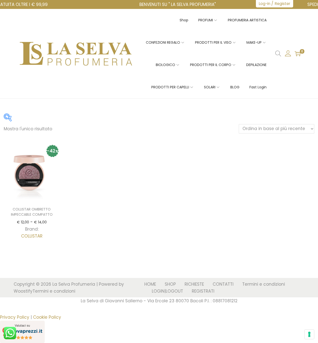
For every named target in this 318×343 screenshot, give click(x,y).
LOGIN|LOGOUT (167, 291)
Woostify (23, 291)
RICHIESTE (194, 284)
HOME (150, 284)
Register (282, 3)
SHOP (170, 284)
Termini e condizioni (54, 291)
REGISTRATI (203, 291)
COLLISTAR (31, 236)
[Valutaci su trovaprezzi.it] (22, 332)
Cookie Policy (47, 317)
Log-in (264, 3)
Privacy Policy (14, 317)
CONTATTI (223, 284)
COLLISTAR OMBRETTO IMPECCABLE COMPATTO (32, 212)
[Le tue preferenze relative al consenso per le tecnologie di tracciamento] (309, 334)
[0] (298, 54)
